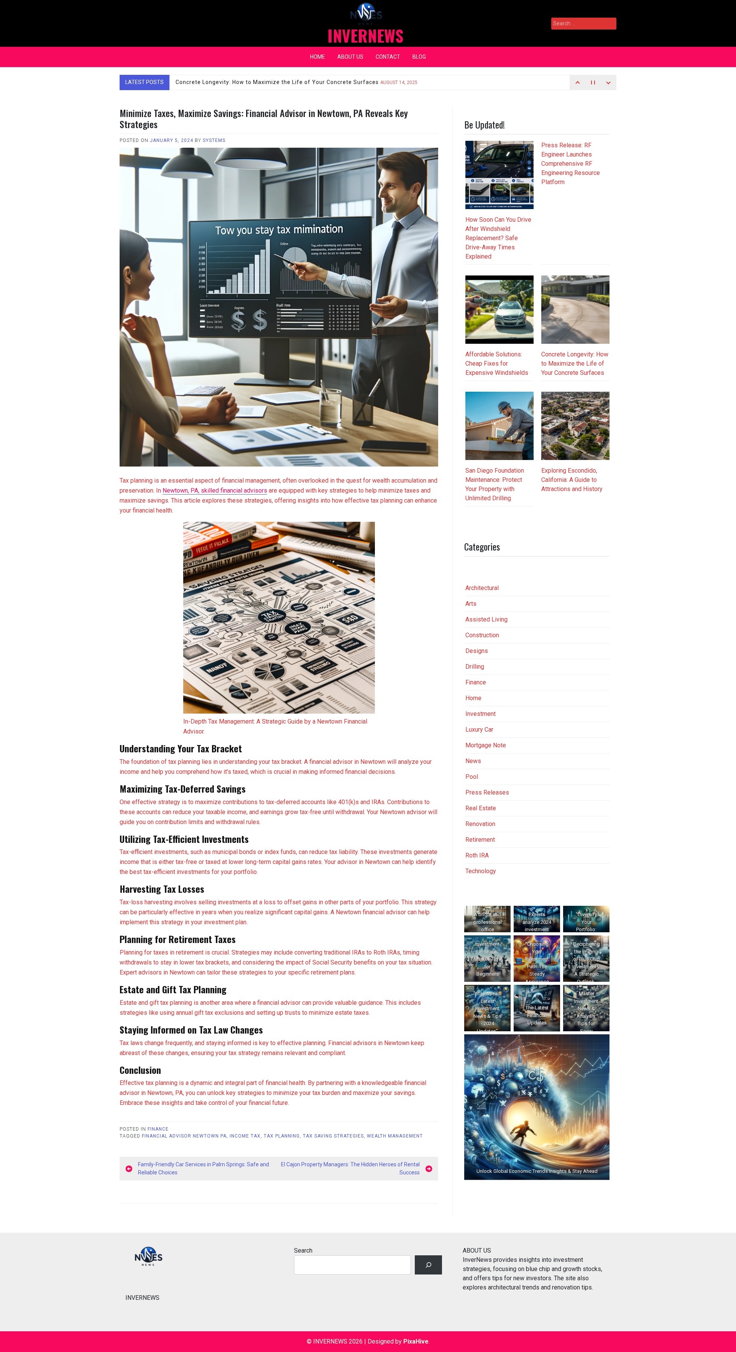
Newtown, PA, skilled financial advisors (215, 490)
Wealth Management (395, 1136)
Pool (471, 776)
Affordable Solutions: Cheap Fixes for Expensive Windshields (496, 363)
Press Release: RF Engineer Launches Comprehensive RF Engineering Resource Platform (570, 164)
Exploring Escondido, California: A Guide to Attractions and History (572, 480)
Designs (476, 651)
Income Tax (245, 1136)
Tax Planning (282, 1136)
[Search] (428, 1264)
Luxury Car (479, 729)
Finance (158, 1129)
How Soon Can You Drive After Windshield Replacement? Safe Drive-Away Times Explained (498, 238)
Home (317, 57)
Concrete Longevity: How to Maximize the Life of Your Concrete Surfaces (296, 82)
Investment (480, 713)
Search (303, 1250)
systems (214, 140)
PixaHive (416, 1341)
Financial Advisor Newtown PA (184, 1136)
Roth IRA (477, 855)
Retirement (480, 839)
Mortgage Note (485, 745)
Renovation (480, 824)
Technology (480, 871)
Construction (482, 635)
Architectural (482, 588)
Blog (419, 57)
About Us (350, 57)
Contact (388, 57)
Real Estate (480, 808)
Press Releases (487, 792)
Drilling (474, 666)
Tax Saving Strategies (333, 1136)
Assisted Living (486, 619)
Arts (470, 603)
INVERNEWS (365, 35)
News (473, 761)
